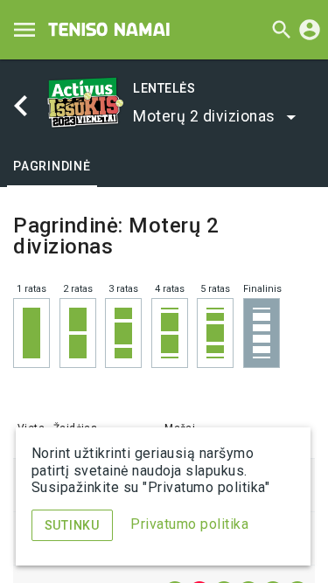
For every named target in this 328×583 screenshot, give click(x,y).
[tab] (52, 166)
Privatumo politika (189, 524)
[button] (215, 116)
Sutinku (72, 525)
